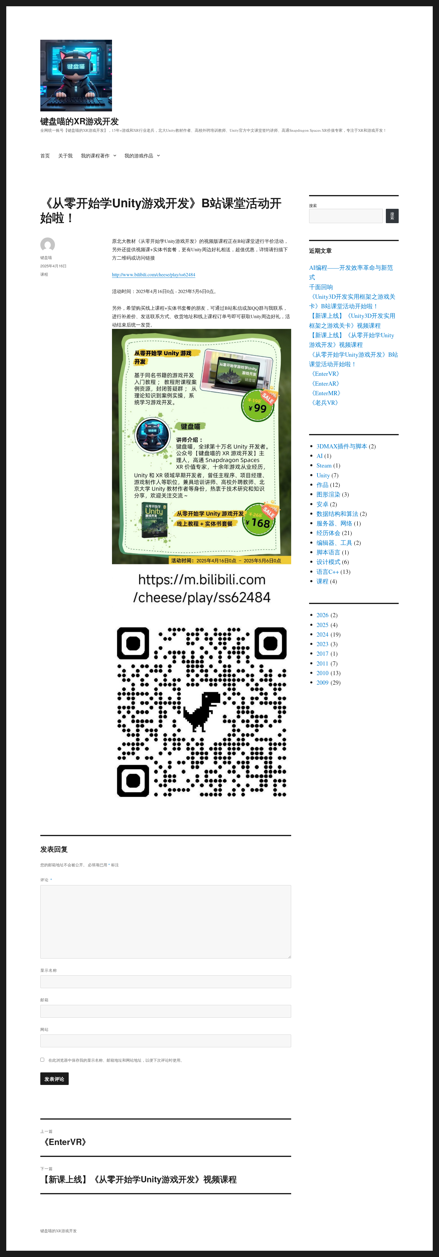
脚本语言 (328, 552)
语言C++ (328, 572)
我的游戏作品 (139, 155)
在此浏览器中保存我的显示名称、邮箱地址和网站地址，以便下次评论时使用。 (116, 1060)
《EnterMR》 (326, 393)
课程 (44, 274)
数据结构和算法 (337, 514)
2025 (323, 625)
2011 (323, 663)
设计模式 (328, 562)
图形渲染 (328, 494)
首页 (45, 155)
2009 (323, 682)
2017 (323, 653)
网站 (44, 1029)
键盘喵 (46, 257)
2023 (323, 644)
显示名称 (48, 970)
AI (320, 456)
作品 (323, 485)
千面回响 (321, 287)
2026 (323, 615)
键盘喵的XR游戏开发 (79, 121)
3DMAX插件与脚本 (342, 446)
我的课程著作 (95, 155)
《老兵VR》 (325, 402)
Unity (323, 475)
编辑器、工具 (334, 543)
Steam (324, 465)
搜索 (313, 205)
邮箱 (44, 999)
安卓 (323, 504)
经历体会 (328, 533)
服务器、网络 (334, 523)
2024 (323, 634)
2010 (323, 673)
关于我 (65, 155)
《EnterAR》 (325, 383)
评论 (46, 879)
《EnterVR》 (325, 374)
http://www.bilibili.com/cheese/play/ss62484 (153, 274)
